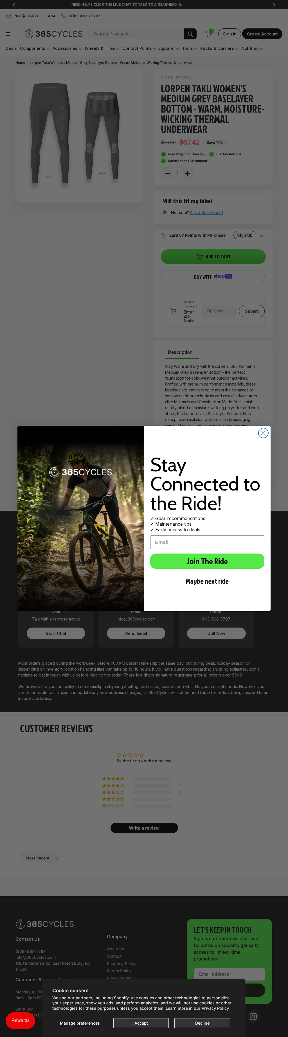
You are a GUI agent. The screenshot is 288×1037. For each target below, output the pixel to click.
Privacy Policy (215, 1008)
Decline (202, 1023)
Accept (141, 1023)
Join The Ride (207, 561)
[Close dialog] (263, 433)
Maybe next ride (207, 581)
